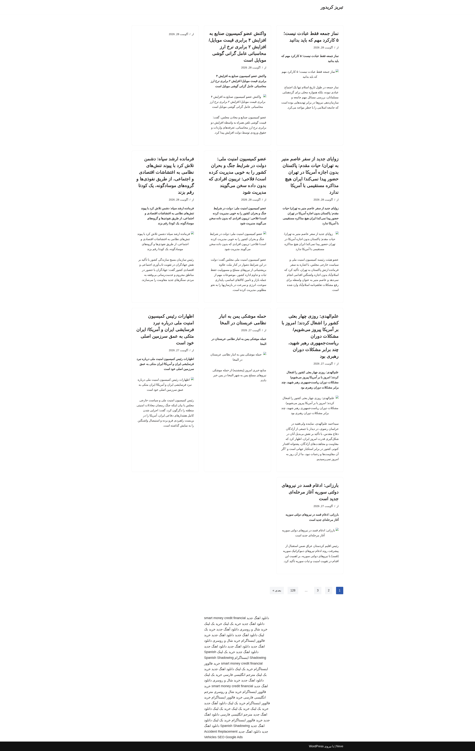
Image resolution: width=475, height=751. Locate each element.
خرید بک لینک (232, 624)
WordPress (316, 746)
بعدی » (277, 590)
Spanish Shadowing (219, 658)
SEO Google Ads (230, 737)
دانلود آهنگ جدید (227, 629)
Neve (339, 746)
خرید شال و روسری (253, 629)
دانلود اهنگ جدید (258, 618)
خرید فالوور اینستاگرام (227, 697)
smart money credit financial (225, 618)
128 (292, 590)
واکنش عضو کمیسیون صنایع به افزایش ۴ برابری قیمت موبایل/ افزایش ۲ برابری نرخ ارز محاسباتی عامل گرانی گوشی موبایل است (237, 47)
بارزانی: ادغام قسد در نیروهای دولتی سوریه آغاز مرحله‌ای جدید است (310, 492)
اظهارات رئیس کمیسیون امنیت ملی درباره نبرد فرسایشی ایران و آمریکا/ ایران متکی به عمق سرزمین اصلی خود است (165, 329)
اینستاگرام (242, 658)
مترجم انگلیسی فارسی (239, 675)
